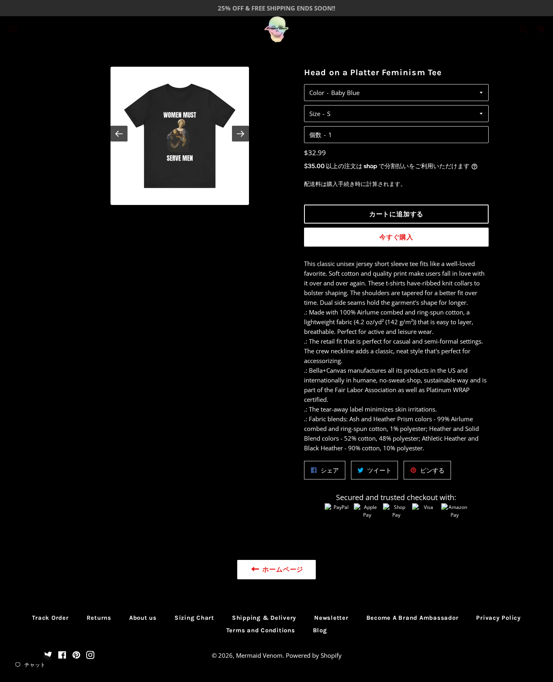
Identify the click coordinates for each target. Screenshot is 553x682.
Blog (320, 630)
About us (143, 617)
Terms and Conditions (260, 630)
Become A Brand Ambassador (412, 617)
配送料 (312, 184)
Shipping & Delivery (264, 617)
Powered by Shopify (314, 655)
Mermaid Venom (259, 655)
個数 (315, 135)
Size (314, 114)
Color (316, 93)
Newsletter (331, 617)
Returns (99, 617)
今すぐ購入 (396, 237)
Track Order (50, 617)
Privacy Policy (498, 617)
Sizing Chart (194, 617)
